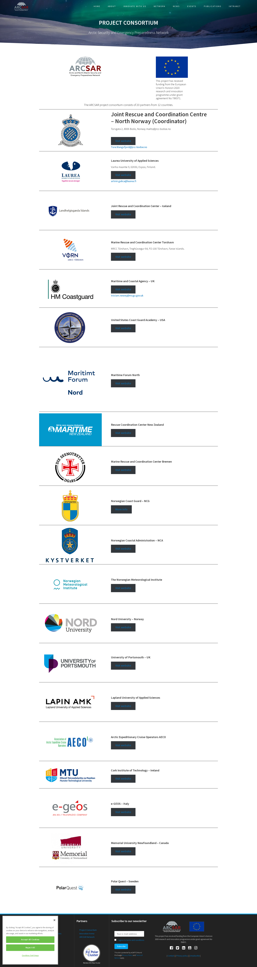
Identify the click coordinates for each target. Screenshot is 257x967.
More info (121, 509)
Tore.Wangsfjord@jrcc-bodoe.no (129, 147)
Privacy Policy (127, 955)
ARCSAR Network (87, 937)
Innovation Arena (86, 933)
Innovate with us (134, 6)
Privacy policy (182, 956)
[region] (30, 940)
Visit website (123, 141)
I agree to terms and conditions (131, 940)
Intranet (235, 6)
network (160, 6)
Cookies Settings (30, 955)
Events (191, 6)
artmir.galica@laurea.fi (123, 181)
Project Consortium (88, 930)
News (176, 6)
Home (97, 6)
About (112, 6)
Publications (212, 6)
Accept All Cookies (30, 939)
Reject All (30, 947)
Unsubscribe (195, 956)
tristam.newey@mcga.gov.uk (127, 295)
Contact (171, 956)
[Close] (54, 920)
